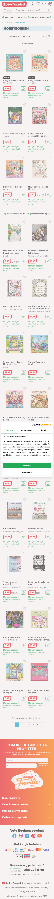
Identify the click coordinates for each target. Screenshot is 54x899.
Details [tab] (44, 430)
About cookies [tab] (27, 430)
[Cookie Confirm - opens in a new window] (41, 425)
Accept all (27, 466)
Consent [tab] (10, 430)
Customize (27, 472)
